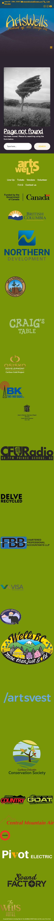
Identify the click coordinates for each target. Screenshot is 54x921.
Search (42, 146)
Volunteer (42, 180)
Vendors (31, 180)
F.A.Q (20, 185)
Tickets (20, 180)
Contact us (30, 185)
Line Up (11, 180)
